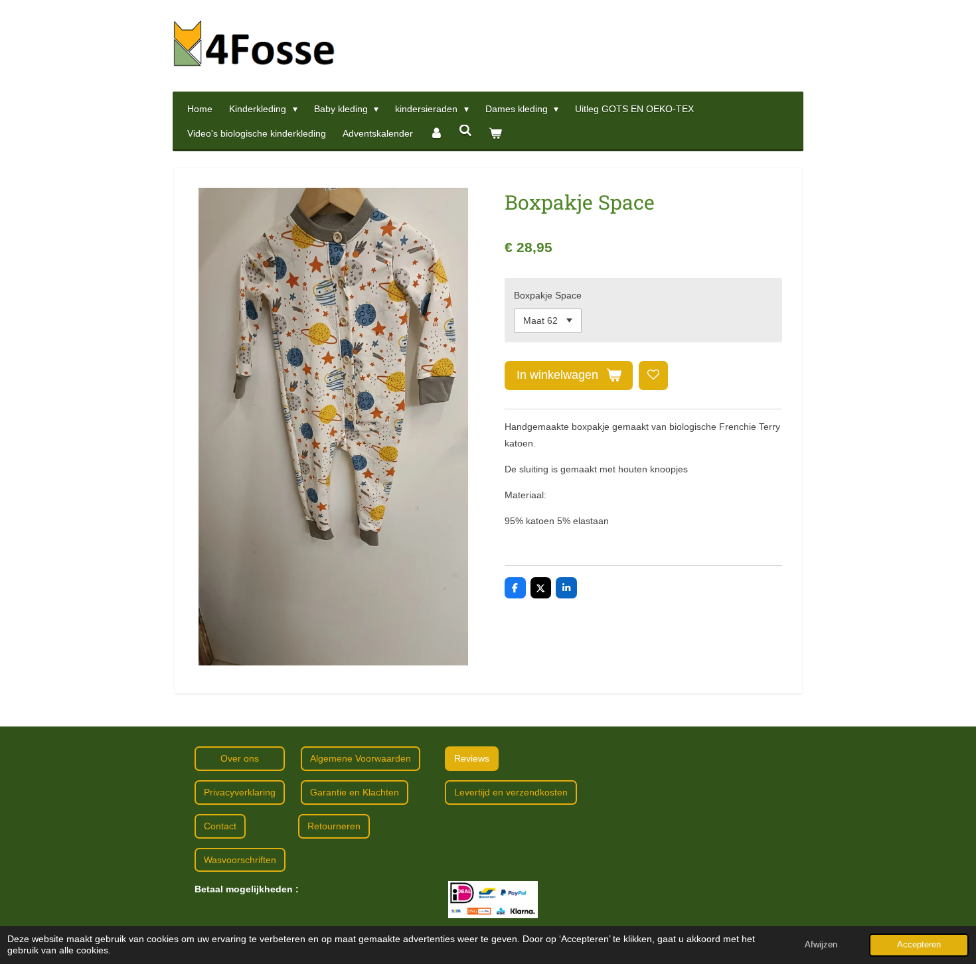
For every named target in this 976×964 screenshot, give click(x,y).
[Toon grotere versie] (493, 899)
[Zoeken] (466, 130)
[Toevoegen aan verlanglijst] (653, 375)
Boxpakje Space (548, 295)
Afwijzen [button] (821, 944)
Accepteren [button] (919, 944)
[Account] (436, 133)
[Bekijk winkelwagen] (495, 133)
